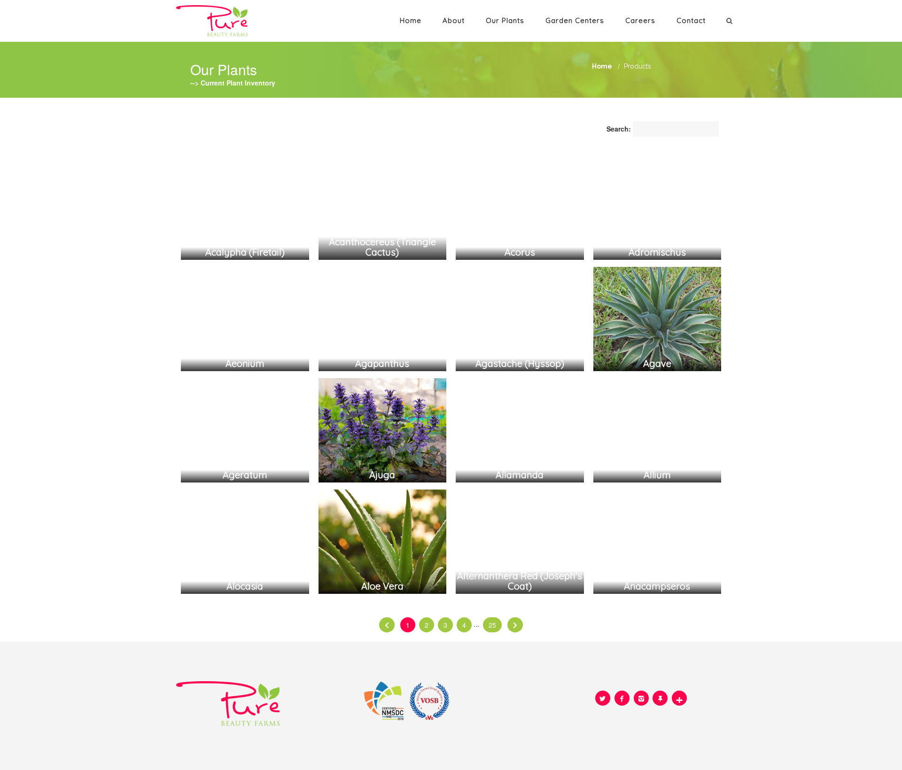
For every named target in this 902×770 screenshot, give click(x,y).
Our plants (505, 20)
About (454, 20)
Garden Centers (574, 20)
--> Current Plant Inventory (232, 82)
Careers (640, 20)
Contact (691, 20)
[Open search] (730, 20)
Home (410, 20)
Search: (619, 128)
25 (492, 625)
